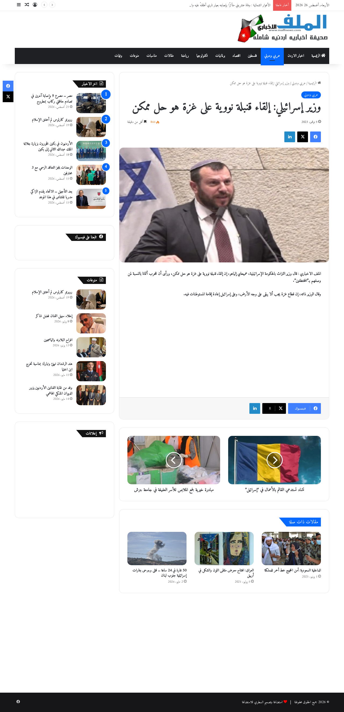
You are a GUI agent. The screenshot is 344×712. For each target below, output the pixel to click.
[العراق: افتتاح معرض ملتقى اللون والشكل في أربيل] (224, 548)
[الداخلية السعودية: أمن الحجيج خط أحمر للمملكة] (291, 548)
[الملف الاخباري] (279, 29)
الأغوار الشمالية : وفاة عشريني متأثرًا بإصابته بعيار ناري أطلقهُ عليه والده (229, 5)
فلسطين (252, 55)
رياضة (185, 55)
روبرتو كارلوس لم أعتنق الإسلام (52, 119)
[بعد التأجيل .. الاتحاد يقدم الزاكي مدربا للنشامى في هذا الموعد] (91, 199)
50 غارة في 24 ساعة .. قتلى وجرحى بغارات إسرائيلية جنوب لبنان (159, 573)
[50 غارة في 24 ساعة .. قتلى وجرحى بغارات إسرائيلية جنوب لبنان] (157, 548)
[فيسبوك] (315, 136)
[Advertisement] (118, 28)
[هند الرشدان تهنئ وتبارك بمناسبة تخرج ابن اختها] (91, 371)
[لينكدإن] (289, 136)
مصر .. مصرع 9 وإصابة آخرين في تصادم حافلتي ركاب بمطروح (51, 98)
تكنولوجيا (202, 55)
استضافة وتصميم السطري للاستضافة (262, 702)
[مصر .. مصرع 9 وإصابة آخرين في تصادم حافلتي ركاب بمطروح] (91, 103)
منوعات (134, 55)
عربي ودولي (272, 55)
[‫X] (302, 136)
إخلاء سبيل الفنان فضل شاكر (54, 316)
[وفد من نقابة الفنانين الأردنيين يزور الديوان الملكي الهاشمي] (91, 395)
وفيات (118, 55)
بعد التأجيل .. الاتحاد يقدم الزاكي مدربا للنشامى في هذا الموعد (51, 194)
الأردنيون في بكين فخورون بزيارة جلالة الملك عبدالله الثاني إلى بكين (48, 146)
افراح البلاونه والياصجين (58, 340)
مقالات (169, 55)
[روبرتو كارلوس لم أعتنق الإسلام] (91, 127)
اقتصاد (236, 55)
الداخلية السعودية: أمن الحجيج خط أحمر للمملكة (292, 570)
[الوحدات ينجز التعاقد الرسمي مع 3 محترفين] (91, 175)
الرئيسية (316, 55)
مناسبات (151, 55)
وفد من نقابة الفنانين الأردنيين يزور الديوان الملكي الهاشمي (50, 391)
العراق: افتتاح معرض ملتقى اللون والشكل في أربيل (226, 573)
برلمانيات (220, 55)
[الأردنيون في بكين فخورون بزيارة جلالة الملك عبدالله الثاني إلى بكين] (91, 151)
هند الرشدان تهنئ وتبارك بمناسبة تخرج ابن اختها (49, 367)
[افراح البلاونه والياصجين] (91, 347)
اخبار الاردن (296, 55)
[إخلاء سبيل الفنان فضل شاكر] (91, 323)
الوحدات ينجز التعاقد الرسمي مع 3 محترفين (52, 170)
